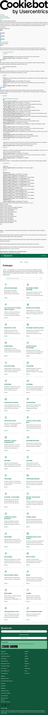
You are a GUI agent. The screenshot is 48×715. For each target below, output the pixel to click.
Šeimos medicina (4, 653)
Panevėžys (27, 663)
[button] (25, 53)
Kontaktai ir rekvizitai (5, 701)
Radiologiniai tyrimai (5, 663)
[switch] (0, 34)
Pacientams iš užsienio (5, 693)
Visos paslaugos (4, 673)
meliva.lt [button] (5, 76)
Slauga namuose (4, 698)
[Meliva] (24, 628)
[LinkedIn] (8, 705)
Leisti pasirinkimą (7, 253)
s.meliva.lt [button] (5, 148)
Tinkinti (13, 253)
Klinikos (26, 651)
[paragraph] (24, 237)
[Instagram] (2, 705)
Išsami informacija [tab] (4, 16)
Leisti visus (17, 253)
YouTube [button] (5, 96)
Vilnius (26, 653)
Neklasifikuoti (3, 159)
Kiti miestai (27, 673)
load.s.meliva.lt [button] (6, 140)
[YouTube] (11, 705)
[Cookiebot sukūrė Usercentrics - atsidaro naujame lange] (24, 7)
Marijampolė (27, 668)
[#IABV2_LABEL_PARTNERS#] (7, 219)
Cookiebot (30, 202)
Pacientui (3, 676)
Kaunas (26, 656)
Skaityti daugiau (6, 274)
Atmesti (2, 253)
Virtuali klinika (4, 668)
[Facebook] (5, 705)
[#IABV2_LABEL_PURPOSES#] (7, 210)
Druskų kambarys (4, 661)
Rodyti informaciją (4, 42)
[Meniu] (2, 256)
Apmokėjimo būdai (5, 690)
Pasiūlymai (3, 688)
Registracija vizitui (5, 678)
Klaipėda (26, 658)
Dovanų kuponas (4, 695)
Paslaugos (3, 651)
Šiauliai (26, 661)
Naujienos (3, 683)
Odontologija (4, 658)
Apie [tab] (1, 19)
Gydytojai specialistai (5, 656)
